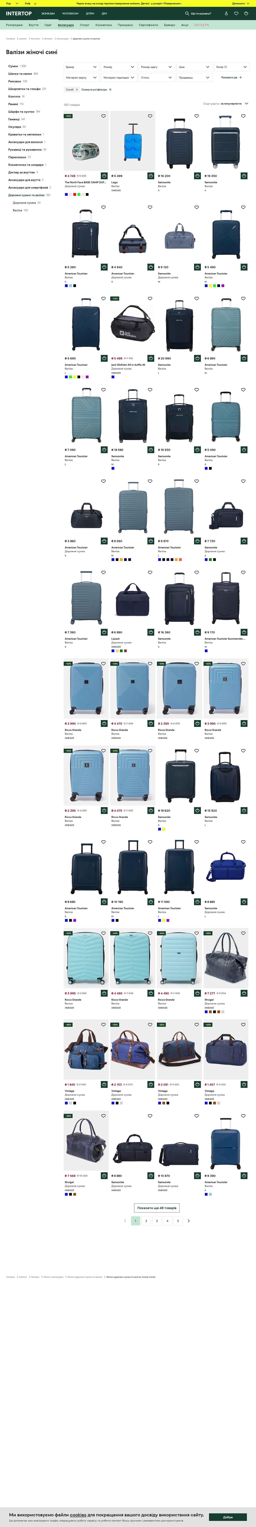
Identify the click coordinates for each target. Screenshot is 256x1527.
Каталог (35, 39)
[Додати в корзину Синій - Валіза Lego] (150, 175)
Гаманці (14, 119)
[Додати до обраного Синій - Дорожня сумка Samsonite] (196, 207)
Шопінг (23, 39)
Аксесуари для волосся (25, 141)
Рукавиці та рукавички (25, 149)
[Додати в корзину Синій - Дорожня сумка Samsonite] (197, 267)
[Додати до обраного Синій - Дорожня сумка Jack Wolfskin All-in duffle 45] (150, 298)
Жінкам (48, 39)
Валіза (17, 210)
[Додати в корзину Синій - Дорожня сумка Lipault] (150, 632)
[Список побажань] (236, 13)
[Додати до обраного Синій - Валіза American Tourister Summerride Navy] (243, 572)
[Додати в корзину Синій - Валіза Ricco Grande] (104, 723)
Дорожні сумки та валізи (26, 195)
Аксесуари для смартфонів (28, 187)
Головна (10, 39)
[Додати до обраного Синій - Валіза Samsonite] (196, 116)
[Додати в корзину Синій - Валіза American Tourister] (104, 267)
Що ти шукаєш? (201, 13)
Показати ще (229, 77)
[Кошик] (246, 13)
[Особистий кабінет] (226, 13)
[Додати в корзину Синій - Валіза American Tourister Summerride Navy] (244, 632)
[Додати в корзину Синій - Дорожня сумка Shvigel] (244, 993)
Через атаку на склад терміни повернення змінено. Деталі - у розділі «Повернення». (129, 3)
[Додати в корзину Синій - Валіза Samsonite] (197, 175)
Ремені (13, 103)
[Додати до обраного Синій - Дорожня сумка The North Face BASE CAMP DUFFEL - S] (103, 116)
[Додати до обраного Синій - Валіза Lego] (150, 116)
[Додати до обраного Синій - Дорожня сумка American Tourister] (150, 207)
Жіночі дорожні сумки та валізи (84, 1277)
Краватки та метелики (24, 134)
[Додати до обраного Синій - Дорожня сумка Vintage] (103, 1024)
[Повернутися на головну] (19, 13)
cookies (78, 1515)
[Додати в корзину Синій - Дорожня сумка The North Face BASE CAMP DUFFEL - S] (104, 175)
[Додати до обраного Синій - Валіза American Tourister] (103, 207)
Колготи (14, 96)
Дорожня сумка (24, 202)
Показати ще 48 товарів (156, 1208)
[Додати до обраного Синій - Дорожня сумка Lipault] (150, 572)
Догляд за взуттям (21, 172)
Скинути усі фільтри (94, 89)
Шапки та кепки (20, 73)
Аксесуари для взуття (24, 179)
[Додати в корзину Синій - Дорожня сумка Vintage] (104, 1084)
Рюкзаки (14, 81)
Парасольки (17, 157)
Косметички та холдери (26, 164)
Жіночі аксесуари (53, 1277)
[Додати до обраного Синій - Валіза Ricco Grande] (103, 664)
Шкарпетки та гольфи (24, 88)
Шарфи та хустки (21, 111)
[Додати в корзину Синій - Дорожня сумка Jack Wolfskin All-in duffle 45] (150, 358)
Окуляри (14, 126)
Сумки (13, 66)
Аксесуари (63, 39)
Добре (228, 1517)
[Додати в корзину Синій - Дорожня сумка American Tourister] (150, 267)
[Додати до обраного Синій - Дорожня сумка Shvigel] (243, 933)
